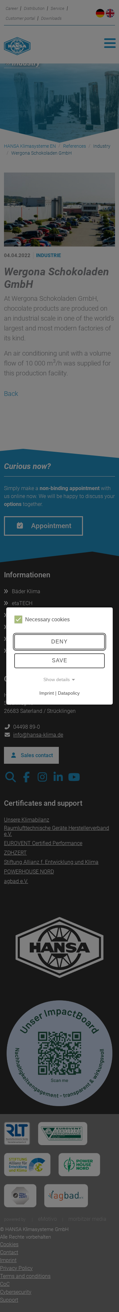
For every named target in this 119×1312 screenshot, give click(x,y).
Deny (59, 641)
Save (59, 660)
